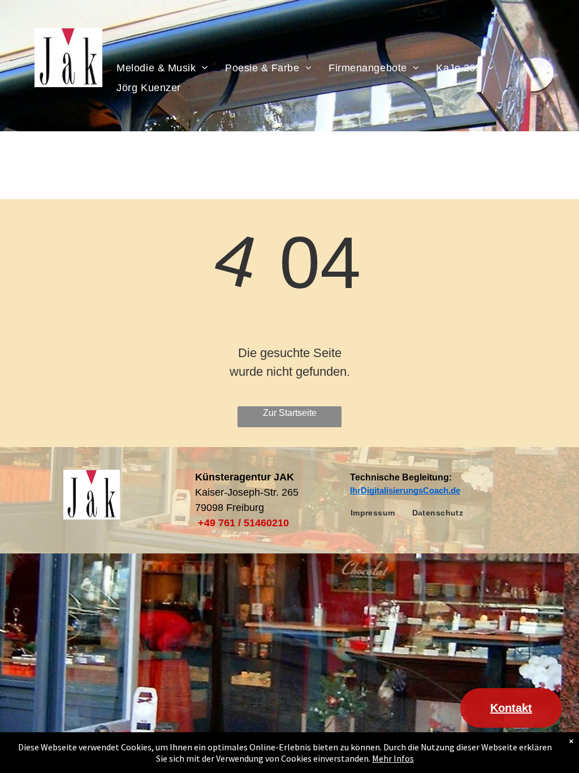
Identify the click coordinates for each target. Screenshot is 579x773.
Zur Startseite (290, 413)
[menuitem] (162, 68)
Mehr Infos (393, 758)
